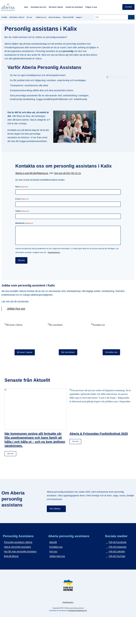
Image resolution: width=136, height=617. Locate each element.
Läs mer (10, 453)
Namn (21, 187)
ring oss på (60, 173)
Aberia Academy (54, 17)
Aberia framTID (68, 17)
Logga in (79, 17)
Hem (26, 7)
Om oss (29, 17)
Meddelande (24, 223)
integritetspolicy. (54, 252)
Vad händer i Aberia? (16, 17)
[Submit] (131, 17)
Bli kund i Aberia (56, 7)
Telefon (22, 211)
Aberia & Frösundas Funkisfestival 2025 (98, 433)
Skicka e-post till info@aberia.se (32, 173)
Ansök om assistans (74, 7)
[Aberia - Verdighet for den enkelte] (11, 7)
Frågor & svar (91, 7)
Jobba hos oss (41, 17)
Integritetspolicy (68, 602)
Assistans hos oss (38, 7)
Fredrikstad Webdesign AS (77, 610)
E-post (22, 199)
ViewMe (4, 17)
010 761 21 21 (73, 173)
